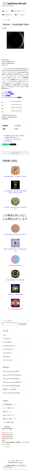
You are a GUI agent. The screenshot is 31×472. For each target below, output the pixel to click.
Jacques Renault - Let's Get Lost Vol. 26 (15, 234)
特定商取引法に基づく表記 (15, 462)
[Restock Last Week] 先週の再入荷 (12, 382)
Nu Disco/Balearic (7, 342)
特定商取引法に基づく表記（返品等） (14, 135)
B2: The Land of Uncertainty (9, 97)
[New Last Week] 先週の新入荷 (11, 378)
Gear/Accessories (7, 360)
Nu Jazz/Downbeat (8, 349)
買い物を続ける (8, 141)
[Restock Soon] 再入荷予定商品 (11, 393)
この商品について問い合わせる (12, 139)
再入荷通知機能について (9, 404)
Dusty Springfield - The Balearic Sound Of (15, 176)
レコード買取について (9, 408)
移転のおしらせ (7, 411)
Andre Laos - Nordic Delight (15, 294)
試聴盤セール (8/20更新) (9, 389)
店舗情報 (5, 401)
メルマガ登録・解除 (8, 422)
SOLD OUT (15, 153)
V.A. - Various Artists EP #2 (15, 309)
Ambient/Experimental (9, 345)
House (8, 20)
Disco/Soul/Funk (7, 353)
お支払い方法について (9, 415)
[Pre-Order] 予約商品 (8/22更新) (11, 385)
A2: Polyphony (6, 93)
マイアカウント (7, 446)
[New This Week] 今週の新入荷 (11, 371)
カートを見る (21, 14)
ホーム (6, 11)
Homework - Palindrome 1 (15, 265)
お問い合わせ (8, 14)
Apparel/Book (6, 356)
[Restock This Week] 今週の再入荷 (12, 375)
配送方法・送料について (9, 418)
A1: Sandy (5, 92)
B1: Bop (4, 95)
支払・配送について (19, 11)
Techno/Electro (7, 338)
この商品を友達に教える (10, 137)
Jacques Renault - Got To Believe (15, 280)
